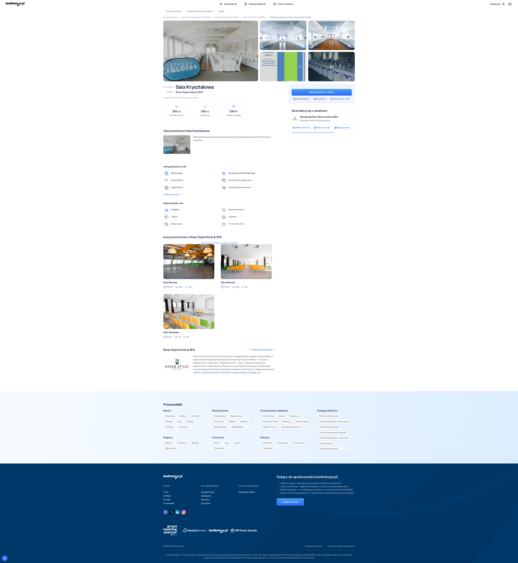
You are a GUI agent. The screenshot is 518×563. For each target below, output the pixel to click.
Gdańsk (190, 421)
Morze (217, 443)
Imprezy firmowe (270, 421)
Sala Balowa (170, 282)
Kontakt (167, 499)
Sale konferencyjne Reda (227, 17)
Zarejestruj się (207, 492)
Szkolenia (294, 416)
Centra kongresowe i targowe (332, 432)
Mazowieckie (236, 416)
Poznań (168, 421)
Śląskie (232, 421)
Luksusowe (268, 448)
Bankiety (286, 421)
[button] (255, 4)
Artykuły (167, 496)
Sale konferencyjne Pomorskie (196, 17)
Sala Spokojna (171, 332)
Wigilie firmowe (270, 427)
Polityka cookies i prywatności (341, 546)
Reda (183, 97)
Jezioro (237, 443)
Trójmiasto (182, 443)
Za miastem (219, 448)
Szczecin (183, 427)
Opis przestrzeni (173, 11)
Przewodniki (168, 503)
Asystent (205, 499)
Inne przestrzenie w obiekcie (200, 11)
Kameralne (267, 443)
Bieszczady (170, 448)
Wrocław (195, 416)
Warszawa (170, 416)
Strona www (344, 127)
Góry (227, 443)
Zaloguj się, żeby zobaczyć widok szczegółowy (219, 243)
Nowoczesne (299, 443)
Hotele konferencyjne (329, 416)
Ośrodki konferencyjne (329, 427)
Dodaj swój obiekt (247, 492)
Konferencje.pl (170, 17)
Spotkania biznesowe (291, 427)
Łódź (179, 421)
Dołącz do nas (290, 502)
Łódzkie (243, 421)
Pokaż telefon (303, 127)
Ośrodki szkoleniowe (328, 448)
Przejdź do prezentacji (261, 349)
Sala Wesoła (228, 282)
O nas (165, 492)
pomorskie (192, 97)
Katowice (169, 427)
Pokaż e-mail (323, 127)
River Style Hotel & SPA (254, 17)
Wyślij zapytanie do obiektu (321, 92)
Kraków (183, 416)
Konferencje (268, 416)
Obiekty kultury (326, 443)
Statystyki (205, 503)
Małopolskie (237, 427)
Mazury (168, 443)
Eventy (282, 416)
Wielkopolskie (220, 427)
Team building (301, 421)
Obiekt (222, 11)
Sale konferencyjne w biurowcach (334, 421)
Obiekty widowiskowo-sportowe (333, 438)
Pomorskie (219, 421)
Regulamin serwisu (313, 546)
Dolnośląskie (220, 416)
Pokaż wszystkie (171, 194)
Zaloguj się (206, 496)
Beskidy (195, 443)
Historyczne (282, 443)
